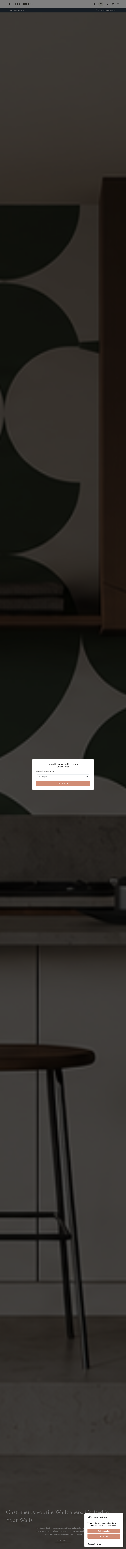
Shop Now (63, 783)
